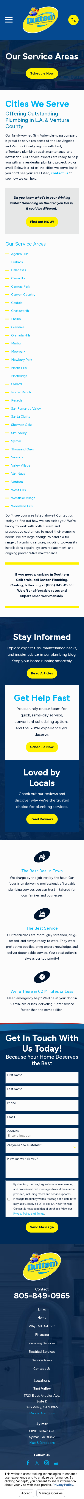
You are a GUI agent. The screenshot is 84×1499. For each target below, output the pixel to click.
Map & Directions (42, 1413)
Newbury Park (21, 360)
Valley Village (20, 465)
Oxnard (16, 384)
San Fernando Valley (26, 409)
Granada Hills (20, 335)
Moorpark (18, 351)
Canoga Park (20, 286)
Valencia (17, 457)
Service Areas (42, 1360)
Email (11, 1117)
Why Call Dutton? (42, 1326)
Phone (11, 1103)
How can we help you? (22, 1159)
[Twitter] (37, 1462)
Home (42, 1318)
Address (13, 1131)
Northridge (19, 376)
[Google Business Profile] (56, 1462)
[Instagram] (46, 1462)
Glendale (17, 327)
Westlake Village (23, 498)
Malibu (16, 343)
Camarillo (18, 278)
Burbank (17, 262)
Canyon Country (23, 295)
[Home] (40, 19)
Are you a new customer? (24, 1145)
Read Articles (42, 673)
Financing (42, 1335)
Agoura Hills (19, 254)
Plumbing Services (41, 1343)
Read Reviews (42, 819)
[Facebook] (28, 1462)
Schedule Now (42, 73)
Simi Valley (19, 433)
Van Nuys (18, 474)
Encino (16, 319)
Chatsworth (20, 311)
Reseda (16, 400)
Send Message (42, 1227)
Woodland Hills (22, 506)
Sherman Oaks (21, 425)
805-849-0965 (42, 1295)
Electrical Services (41, 1352)
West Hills (18, 490)
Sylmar (16, 441)
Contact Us (41, 1369)
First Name (14, 1075)
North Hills (19, 368)
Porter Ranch (21, 392)
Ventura (17, 482)
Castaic (16, 303)
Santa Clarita (20, 417)
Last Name (14, 1089)
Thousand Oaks (22, 449)
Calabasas (18, 270)
